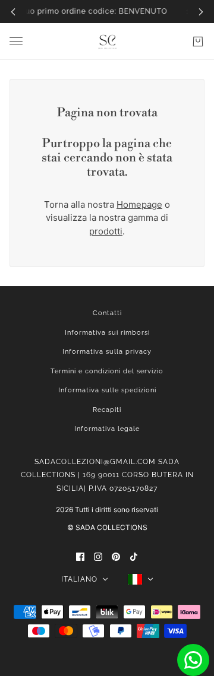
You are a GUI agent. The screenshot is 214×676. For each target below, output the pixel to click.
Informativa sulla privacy (107, 352)
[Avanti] (201, 11)
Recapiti (107, 410)
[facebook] (80, 556)
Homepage (139, 204)
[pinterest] (116, 556)
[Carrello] (197, 41)
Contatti (107, 313)
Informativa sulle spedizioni (107, 390)
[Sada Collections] (107, 41)
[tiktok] (134, 556)
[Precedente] (13, 11)
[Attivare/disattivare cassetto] (16, 41)
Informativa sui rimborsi (107, 333)
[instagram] (98, 556)
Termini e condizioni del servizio (107, 371)
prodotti (105, 231)
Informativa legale (107, 429)
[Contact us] (193, 660)
